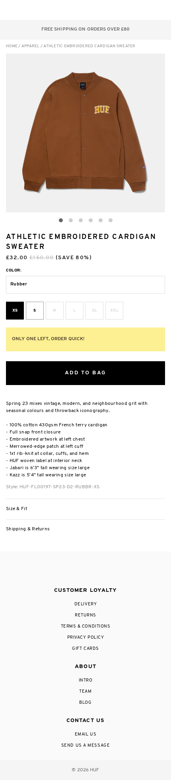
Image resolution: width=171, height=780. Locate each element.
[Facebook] (68, 570)
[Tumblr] (100, 570)
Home (11, 46)
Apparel (30, 46)
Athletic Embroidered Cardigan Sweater (89, 46)
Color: (13, 270)
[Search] (111, 10)
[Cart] (142, 10)
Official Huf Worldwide (24, 10)
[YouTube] (116, 570)
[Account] (126, 10)
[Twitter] (85, 570)
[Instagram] (52, 570)
